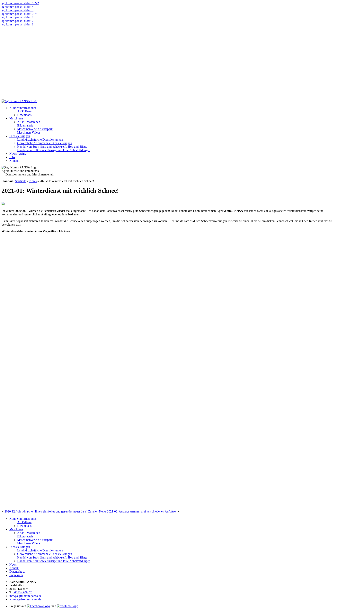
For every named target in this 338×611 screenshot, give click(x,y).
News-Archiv (17, 153)
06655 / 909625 (22, 592)
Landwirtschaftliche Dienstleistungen (40, 139)
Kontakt (14, 160)
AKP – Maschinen (28, 122)
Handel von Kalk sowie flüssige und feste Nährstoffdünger (53, 150)
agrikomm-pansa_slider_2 (17, 21)
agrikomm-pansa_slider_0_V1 (20, 13)
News (33, 181)
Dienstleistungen (19, 136)
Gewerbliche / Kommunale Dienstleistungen (44, 143)
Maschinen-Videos (28, 132)
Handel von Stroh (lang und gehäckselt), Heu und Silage (52, 146)
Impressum (16, 575)
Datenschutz (17, 571)
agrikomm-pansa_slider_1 (17, 24)
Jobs (12, 157)
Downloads (24, 115)
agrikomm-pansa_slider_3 (17, 17)
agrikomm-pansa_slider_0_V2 (20, 3)
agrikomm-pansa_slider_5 (17, 6)
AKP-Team (24, 111)
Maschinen (16, 118)
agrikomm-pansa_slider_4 (17, 10)
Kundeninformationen (23, 107)
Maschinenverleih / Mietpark (35, 129)
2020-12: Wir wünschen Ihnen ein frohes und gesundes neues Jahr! (45, 511)
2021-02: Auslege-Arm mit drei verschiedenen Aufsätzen (142, 511)
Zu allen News (97, 511)
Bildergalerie (25, 125)
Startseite (20, 181)
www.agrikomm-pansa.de (25, 599)
